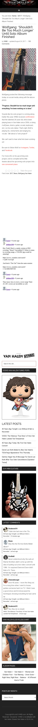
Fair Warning (18, 675)
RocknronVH (12, 529)
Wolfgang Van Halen (25, 173)
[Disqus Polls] (19, 207)
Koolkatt (11, 556)
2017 (11, 173)
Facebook (8, 150)
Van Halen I (8, 672)
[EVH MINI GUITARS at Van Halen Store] (19, 517)
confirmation (29, 117)
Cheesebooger (13, 580)
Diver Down (29, 675)
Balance (23, 677)
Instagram (24, 148)
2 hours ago (22, 613)
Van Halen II (18, 672)
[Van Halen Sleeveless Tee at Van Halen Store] (19, 660)
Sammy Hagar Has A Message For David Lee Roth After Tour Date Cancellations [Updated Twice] (18, 459)
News (16, 173)
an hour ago (14, 551)
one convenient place (10, 164)
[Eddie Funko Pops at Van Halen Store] (19, 419)
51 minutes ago (15, 536)
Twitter (31, 148)
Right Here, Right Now (10, 677)
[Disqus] (19, 264)
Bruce (10, 541)
